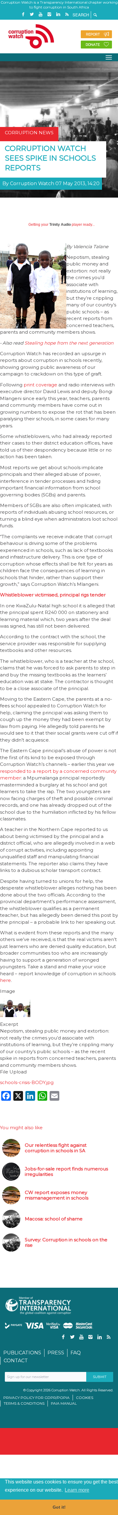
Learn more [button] (77, 1490)
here (5, 980)
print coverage (40, 385)
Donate (93, 44)
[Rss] (66, 14)
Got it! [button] (59, 1507)
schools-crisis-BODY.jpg (27, 1082)
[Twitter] (31, 14)
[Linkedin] (58, 14)
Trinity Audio (60, 224)
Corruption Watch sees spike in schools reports (50, 158)
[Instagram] (49, 14)
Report (93, 34)
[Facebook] (23, 14)
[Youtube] (40, 14)
